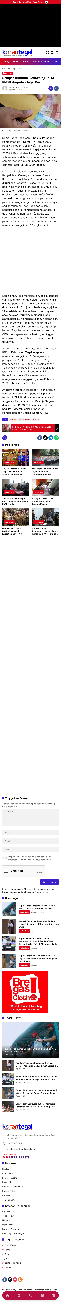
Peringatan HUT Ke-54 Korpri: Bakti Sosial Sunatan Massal (42, 501)
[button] (47, 52)
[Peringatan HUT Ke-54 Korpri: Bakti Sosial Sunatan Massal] (45, 487)
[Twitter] (45, 437)
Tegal (7, 1254)
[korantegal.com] (17, 52)
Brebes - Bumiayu (10, 1229)
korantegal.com (9, 1178)
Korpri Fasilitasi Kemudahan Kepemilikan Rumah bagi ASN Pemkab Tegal (44, 531)
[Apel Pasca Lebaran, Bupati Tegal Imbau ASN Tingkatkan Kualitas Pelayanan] (45, 457)
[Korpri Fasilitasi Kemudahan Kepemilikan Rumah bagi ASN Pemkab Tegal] (45, 517)
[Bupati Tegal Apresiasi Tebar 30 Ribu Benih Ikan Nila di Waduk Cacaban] (9, 909)
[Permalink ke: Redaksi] (5, 88)
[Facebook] (39, 437)
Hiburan (6, 1220)
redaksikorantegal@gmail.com (21, 1149)
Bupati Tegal (10, 1245)
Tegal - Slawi (7, 73)
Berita (7, 1249)
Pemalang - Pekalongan (13, 1233)
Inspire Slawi (38, 492)
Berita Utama (9, 462)
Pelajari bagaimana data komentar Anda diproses (25, 892)
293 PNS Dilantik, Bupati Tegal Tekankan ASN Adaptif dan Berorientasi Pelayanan (14, 471)
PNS (37, 419)
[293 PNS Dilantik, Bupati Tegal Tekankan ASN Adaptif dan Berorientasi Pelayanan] (15, 457)
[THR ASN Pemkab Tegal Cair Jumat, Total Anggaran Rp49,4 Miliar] (15, 487)
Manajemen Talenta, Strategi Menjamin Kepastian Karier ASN (12, 531)
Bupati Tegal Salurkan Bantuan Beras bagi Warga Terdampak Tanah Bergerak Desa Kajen (38, 958)
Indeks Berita (8, 1173)
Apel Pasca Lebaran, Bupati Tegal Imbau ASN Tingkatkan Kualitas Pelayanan (45, 471)
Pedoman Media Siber (12, 1186)
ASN (14, 419)
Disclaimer (7, 1169)
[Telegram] (50, 437)
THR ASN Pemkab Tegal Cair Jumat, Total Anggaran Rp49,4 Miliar (15, 501)
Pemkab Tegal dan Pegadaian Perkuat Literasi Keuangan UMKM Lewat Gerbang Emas (39, 924)
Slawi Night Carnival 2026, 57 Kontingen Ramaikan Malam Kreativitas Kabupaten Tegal (36, 1105)
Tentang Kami (8, 1200)
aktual (7, 1258)
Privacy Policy (8, 1191)
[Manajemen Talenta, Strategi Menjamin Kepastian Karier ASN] (15, 517)
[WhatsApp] (56, 437)
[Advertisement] (30, 34)
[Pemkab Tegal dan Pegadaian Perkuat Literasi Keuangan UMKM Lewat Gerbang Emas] (9, 926)
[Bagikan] (56, 88)
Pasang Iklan (8, 1182)
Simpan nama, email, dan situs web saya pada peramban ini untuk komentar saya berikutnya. (29, 858)
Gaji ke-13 (25, 419)
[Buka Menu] (52, 52)
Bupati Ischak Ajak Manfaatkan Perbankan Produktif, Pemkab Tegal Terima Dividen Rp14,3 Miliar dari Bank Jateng (36, 1078)
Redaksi (12, 87)
